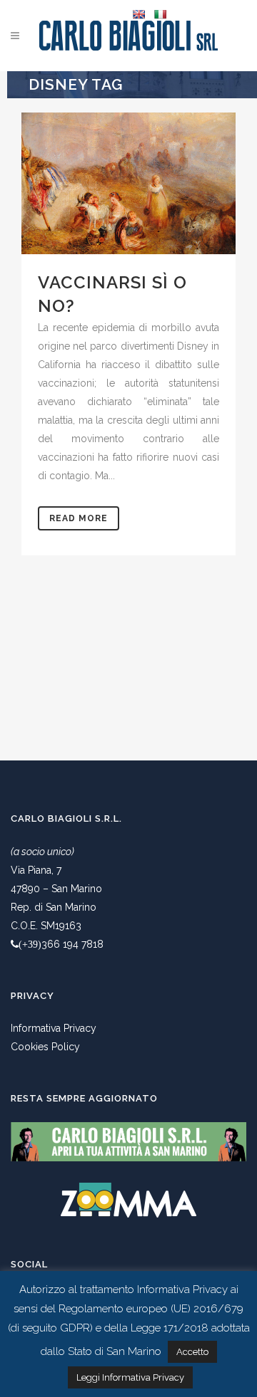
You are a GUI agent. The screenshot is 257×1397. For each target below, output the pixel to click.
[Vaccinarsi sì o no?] (128, 183)
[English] (138, 14)
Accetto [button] (192, 1351)
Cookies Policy (45, 1046)
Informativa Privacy (53, 1028)
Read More (78, 518)
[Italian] (159, 14)
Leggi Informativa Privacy (130, 1377)
